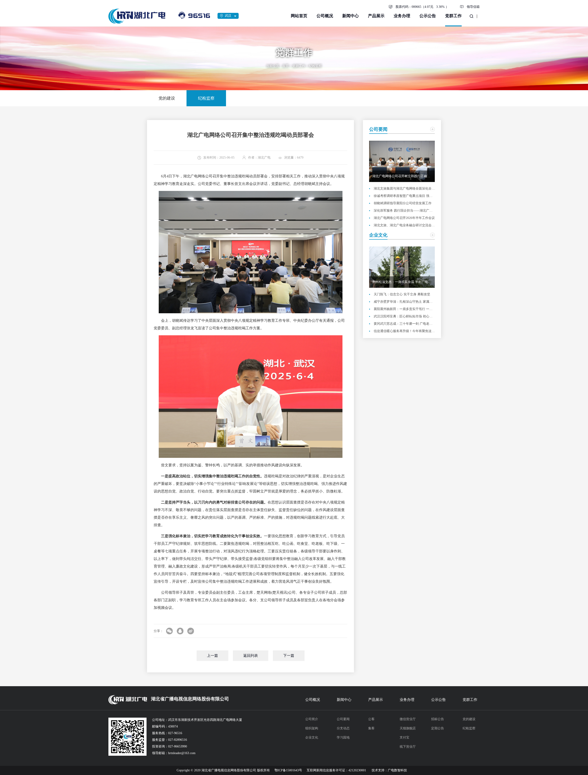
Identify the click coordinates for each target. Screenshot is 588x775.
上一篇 (212, 655)
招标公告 (437, 719)
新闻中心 (350, 16)
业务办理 (402, 16)
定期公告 (437, 728)
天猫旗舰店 (408, 728)
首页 (285, 66)
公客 (371, 719)
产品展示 (376, 16)
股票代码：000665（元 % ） (422, 6)
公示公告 (427, 16)
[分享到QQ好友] (180, 630)
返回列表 (250, 655)
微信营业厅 (408, 719)
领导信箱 (473, 6)
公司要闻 (343, 719)
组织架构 (311, 728)
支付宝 (404, 737)
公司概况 (325, 16)
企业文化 (311, 737)
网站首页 (299, 16)
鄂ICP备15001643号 (288, 770)
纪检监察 (315, 66)
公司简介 (311, 719)
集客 (371, 728)
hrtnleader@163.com (181, 753)
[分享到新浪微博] (190, 630)
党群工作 (453, 16)
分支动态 (343, 728)
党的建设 (469, 719)
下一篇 (288, 655)
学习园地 (343, 737)
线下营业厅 (408, 746)
